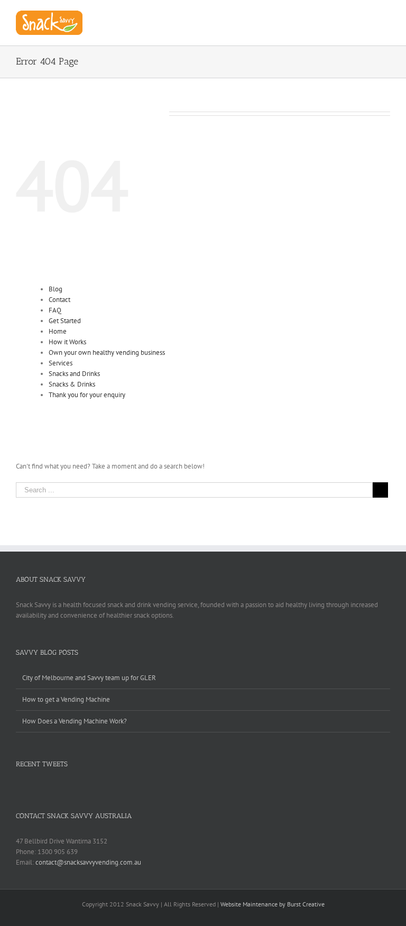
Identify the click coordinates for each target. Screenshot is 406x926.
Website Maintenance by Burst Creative (272, 904)
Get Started (65, 320)
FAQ (55, 310)
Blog (55, 289)
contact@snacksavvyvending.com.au (88, 862)
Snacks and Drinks (74, 373)
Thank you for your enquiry (87, 394)
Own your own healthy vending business (107, 352)
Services (60, 363)
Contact (59, 299)
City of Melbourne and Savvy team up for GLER (89, 677)
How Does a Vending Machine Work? (74, 721)
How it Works (67, 341)
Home (58, 331)
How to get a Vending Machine (66, 699)
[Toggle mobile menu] (386, 16)
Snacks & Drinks (72, 384)
